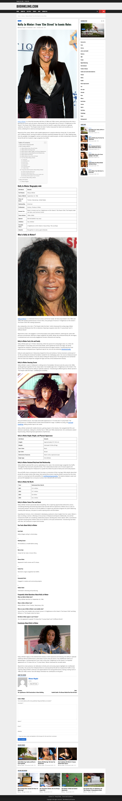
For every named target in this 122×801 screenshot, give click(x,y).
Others (82, 98)
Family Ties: (25, 165)
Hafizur (20, 791)
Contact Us (44, 11)
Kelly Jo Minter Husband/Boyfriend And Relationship (33, 153)
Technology (83, 113)
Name (19, 721)
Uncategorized (84, 119)
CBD (81, 57)
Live (104, 11)
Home (18, 11)
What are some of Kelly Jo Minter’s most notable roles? (33, 174)
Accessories (83, 42)
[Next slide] (103, 21)
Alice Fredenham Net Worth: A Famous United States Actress (67, 762)
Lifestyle (82, 92)
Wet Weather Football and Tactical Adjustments (69, 789)
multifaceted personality (50, 476)
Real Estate (83, 101)
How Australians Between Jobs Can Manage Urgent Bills (50, 789)
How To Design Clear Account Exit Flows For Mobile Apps (28, 789)
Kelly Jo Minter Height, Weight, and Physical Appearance (34, 151)
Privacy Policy (58, 796)
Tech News (83, 110)
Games (82, 77)
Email (19, 726)
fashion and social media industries (88, 71)
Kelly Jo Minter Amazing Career (28, 149)
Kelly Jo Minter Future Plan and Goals (30, 156)
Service (82, 104)
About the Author (24, 179)
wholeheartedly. (66, 349)
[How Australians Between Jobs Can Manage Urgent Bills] (50, 780)
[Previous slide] (101, 21)
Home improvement (85, 83)
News (39, 11)
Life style (29, 11)
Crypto (82, 60)
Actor (82, 45)
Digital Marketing (84, 63)
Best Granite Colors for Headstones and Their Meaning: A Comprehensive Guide (93, 789)
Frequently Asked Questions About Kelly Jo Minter (32, 169)
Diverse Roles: (25, 163)
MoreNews (65, 799)
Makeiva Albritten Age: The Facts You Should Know (46, 762)
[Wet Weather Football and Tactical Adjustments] (72, 780)
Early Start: (25, 159)
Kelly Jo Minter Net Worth (27, 154)
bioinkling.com (27, 6)
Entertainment (84, 65)
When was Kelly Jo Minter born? (29, 171)
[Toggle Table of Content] (44, 143)
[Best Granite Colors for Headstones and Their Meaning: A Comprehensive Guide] (94, 780)
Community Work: (26, 166)
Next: (64, 691)
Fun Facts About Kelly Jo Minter (28, 157)
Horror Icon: (25, 162)
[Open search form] (97, 11)
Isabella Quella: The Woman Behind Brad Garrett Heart (84, 163)
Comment (20, 703)
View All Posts (33, 684)
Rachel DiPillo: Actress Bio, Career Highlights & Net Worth (84, 155)
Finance (82, 74)
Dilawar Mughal (22, 27)
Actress (19, 20)
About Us (23, 11)
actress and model (84, 51)
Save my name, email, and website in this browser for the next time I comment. (38, 736)
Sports (34, 11)
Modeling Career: (26, 160)
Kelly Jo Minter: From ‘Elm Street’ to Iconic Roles (84, 171)
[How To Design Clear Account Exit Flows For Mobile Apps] (28, 780)
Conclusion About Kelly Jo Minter (29, 177)
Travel (82, 116)
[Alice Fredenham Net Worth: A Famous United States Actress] (67, 754)
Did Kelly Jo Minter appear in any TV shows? (31, 175)
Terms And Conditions (67, 796)
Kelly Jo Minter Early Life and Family (29, 148)
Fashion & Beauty (84, 68)
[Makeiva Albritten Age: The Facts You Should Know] (47, 754)
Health (82, 80)
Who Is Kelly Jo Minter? (25, 146)
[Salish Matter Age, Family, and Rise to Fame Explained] (27, 754)
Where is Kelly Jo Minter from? (28, 173)
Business (82, 54)
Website (20, 731)
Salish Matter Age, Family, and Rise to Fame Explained (26, 762)
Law (81, 86)
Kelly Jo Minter (21, 121)
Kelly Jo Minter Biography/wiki (27, 144)
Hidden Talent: (26, 168)
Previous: (31, 691)
